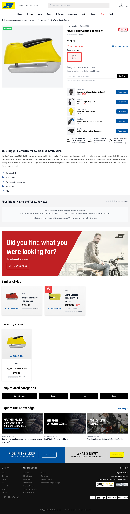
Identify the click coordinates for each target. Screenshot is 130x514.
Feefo (68, 211)
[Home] (3, 20)
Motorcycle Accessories (13, 20)
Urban (84, 396)
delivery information (80, 143)
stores (115, 140)
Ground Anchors (19, 396)
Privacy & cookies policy (30, 489)
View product (122, 92)
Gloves (49, 14)
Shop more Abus (72, 26)
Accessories (72, 14)
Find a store (5, 476)
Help (26, 5)
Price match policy (28, 486)
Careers (4, 489)
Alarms (53, 396)
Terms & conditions (28, 492)
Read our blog (117, 455)
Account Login (27, 473)
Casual (93, 14)
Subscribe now (49, 455)
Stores (21, 5)
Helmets (19, 14)
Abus (23, 293)
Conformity (5, 486)
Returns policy (27, 483)
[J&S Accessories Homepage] (8, 5)
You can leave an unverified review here (82, 218)
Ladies (84, 14)
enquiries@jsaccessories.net (119, 476)
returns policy (122, 143)
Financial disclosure (85, 510)
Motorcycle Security (30, 20)
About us (4, 473)
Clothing (30, 14)
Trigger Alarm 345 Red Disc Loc (30, 299)
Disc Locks (44, 20)
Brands (111, 14)
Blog (3, 483)
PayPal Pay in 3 (45, 476)
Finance (43, 473)
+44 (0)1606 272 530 (20, 266)
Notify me (122, 76)
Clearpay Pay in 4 (46, 479)
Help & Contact (27, 476)
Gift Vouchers (34, 5)
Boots (40, 14)
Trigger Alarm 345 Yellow (16, 368)
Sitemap (4, 492)
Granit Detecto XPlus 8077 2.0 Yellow (71, 298)
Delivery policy (27, 479)
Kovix (114, 396)
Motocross (60, 14)
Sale (102, 14)
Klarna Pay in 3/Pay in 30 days (50, 483)
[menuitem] (19, 14)
